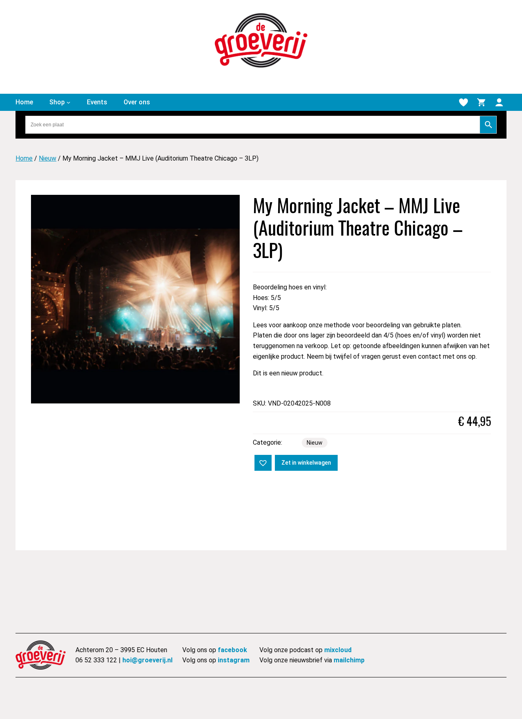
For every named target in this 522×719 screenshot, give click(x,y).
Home (24, 158)
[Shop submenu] (68, 102)
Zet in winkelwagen (306, 462)
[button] (262, 462)
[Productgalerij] (135, 299)
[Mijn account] (499, 102)
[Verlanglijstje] (463, 102)
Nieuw (47, 158)
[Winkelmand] (481, 102)
